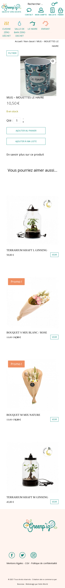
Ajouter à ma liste (26, 141)
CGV (27, 563)
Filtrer (12, 53)
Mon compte (41, 15)
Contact (29, 15)
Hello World (43, 584)
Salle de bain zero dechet (19, 32)
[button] (53, 61)
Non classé (29, 41)
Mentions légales (14, 563)
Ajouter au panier (26, 130)
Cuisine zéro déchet (6, 32)
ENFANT (45, 28)
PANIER (60, 13)
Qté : (9, 120)
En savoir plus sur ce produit (25, 154)
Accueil (18, 41)
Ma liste (52, 15)
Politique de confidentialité (44, 563)
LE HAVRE (32, 28)
